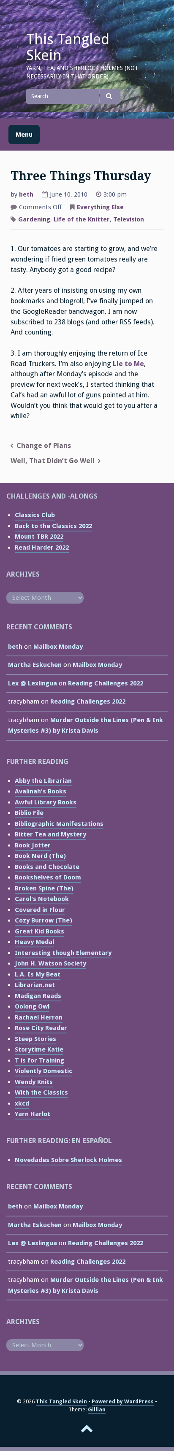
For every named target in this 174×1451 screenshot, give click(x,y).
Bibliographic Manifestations (59, 824)
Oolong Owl (32, 1006)
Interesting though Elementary (63, 953)
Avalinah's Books (40, 791)
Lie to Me (128, 364)
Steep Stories (35, 1039)
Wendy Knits (34, 1082)
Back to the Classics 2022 (53, 526)
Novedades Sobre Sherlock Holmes (68, 1160)
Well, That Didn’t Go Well (53, 461)
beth (26, 194)
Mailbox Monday (58, 646)
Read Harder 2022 (42, 547)
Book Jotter (33, 845)
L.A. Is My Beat (37, 974)
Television (128, 219)
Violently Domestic (43, 1071)
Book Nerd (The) (40, 856)
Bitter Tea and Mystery (50, 834)
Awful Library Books (45, 802)
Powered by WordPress (123, 1401)
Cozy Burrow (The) (43, 920)
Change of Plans (43, 446)
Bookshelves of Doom (48, 877)
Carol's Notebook (42, 899)
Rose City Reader (41, 1028)
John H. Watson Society (50, 963)
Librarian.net (35, 985)
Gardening (34, 219)
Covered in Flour (40, 910)
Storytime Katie (39, 1049)
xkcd (22, 1103)
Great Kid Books (39, 931)
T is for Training (39, 1060)
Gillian (97, 1409)
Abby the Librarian (43, 781)
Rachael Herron (39, 1017)
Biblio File (29, 813)
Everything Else (100, 207)
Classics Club (35, 515)
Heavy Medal (34, 942)
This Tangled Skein (67, 47)
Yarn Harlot (32, 1114)
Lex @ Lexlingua (32, 683)
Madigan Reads (38, 996)
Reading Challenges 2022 (105, 683)
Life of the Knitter (82, 219)
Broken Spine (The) (44, 888)
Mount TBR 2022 (39, 536)
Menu (24, 134)
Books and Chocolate (47, 867)
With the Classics (41, 1092)
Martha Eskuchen (35, 665)
